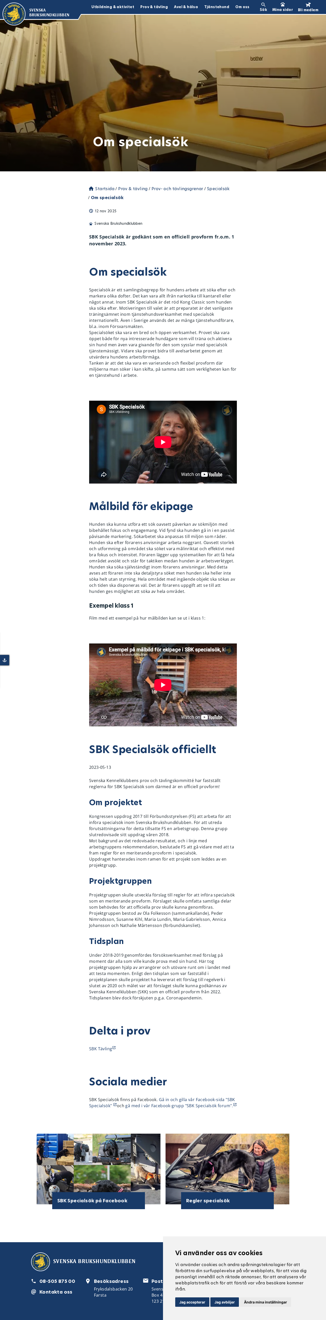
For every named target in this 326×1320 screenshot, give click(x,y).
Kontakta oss (56, 1292)
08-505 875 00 (57, 1281)
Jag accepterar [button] (192, 1302)
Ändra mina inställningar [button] (265, 1302)
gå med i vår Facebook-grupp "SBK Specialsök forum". (179, 1105)
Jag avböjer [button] (224, 1302)
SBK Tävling (100, 1049)
